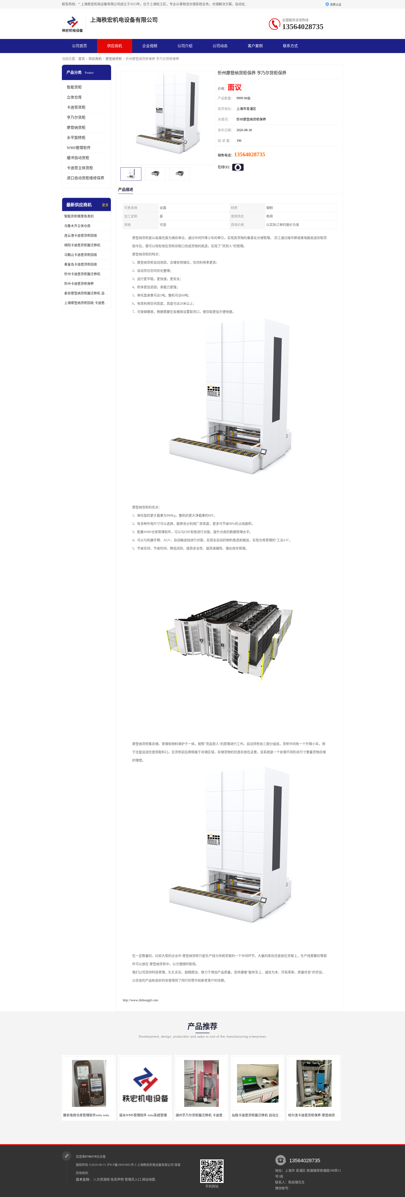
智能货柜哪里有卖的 (79, 216)
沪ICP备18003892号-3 (121, 1164)
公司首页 (79, 46)
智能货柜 (74, 87)
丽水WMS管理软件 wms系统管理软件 (90, 1115)
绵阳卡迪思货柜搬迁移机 (82, 245)
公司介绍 (184, 46)
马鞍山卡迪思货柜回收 (80, 255)
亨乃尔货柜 (76, 117)
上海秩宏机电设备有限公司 (155, 1164)
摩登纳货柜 (113, 59)
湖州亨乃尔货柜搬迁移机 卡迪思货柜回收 (149, 1115)
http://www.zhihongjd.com (140, 1000)
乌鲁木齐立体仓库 (77, 226)
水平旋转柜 (76, 138)
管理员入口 (133, 1179)
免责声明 (117, 1179)
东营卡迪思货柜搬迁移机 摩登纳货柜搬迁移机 (321, 1115)
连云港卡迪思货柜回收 (80, 235)
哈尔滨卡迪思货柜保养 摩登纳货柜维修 (260, 1115)
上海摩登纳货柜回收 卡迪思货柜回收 (86, 303)
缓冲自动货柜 (78, 158)
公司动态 (220, 46)
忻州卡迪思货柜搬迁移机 (82, 274)
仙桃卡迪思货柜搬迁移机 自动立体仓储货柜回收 (210, 1115)
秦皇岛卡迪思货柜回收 (80, 264)
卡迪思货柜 (76, 107)
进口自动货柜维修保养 (85, 178)
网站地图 (148, 1179)
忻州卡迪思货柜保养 (79, 283)
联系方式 (290, 46)
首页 (81, 59)
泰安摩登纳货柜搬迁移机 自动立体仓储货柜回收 (86, 293)
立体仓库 (74, 97)
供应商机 (114, 46)
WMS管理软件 (79, 148)
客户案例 (255, 46)
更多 (105, 205)
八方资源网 (101, 1179)
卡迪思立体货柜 (80, 168)
